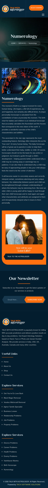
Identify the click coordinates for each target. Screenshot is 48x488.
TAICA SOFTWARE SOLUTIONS (28, 485)
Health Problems (10, 452)
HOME (13, 43)
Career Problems (10, 447)
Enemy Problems (10, 456)
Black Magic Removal (12, 398)
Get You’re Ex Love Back (13, 393)
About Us (7, 366)
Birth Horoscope (9, 465)
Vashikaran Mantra (10, 461)
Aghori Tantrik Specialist (12, 407)
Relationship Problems (12, 416)
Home (5, 362)
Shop (5, 371)
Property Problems (10, 425)
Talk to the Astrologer (18, 256)
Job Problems (9, 420)
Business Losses (10, 411)
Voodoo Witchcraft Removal (14, 402)
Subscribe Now (34, 300)
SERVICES (22, 43)
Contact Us (7, 375)
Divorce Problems (10, 443)
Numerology (8, 470)
